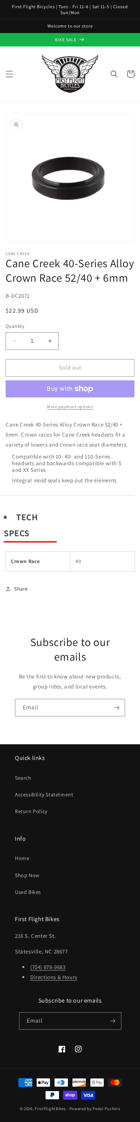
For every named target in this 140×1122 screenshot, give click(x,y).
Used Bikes (28, 892)
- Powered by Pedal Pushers (93, 1108)
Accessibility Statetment (44, 794)
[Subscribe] (116, 707)
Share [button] (21, 588)
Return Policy (31, 811)
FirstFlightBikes (50, 1108)
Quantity (15, 326)
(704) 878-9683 (47, 967)
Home (22, 858)
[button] (9, 74)
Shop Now (27, 875)
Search (23, 777)
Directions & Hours (53, 977)
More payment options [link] (70, 406)
